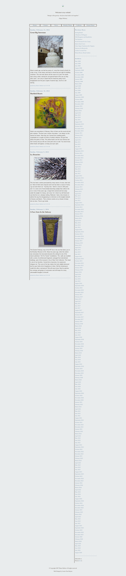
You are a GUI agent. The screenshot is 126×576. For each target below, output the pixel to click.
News (56, 25)
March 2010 (78, 110)
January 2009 (78, 79)
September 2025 (79, 528)
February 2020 (79, 377)
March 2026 (78, 541)
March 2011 (78, 137)
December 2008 (79, 77)
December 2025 (79, 534)
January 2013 (78, 187)
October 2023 (78, 476)
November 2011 (79, 155)
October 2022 (78, 449)
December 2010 (79, 131)
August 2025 (78, 525)
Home (35, 25)
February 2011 (79, 135)
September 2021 (79, 420)
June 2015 (78, 252)
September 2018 (79, 339)
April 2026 (78, 543)
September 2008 (79, 70)
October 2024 (78, 503)
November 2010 (79, 128)
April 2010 (78, 113)
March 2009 (78, 83)
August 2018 (78, 337)
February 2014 (79, 216)
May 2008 (78, 61)
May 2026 (78, 546)
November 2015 (79, 263)
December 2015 (79, 265)
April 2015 (78, 247)
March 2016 (78, 272)
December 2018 (79, 346)
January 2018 (78, 321)
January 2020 (78, 375)
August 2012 (78, 175)
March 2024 (78, 487)
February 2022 (79, 431)
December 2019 (79, 373)
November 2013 (79, 209)
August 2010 (78, 122)
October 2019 (78, 368)
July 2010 (77, 119)
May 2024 (78, 492)
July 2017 (77, 308)
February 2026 (79, 539)
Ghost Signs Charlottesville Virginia (84, 46)
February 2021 (79, 404)
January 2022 (78, 429)
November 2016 (79, 290)
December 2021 (79, 427)
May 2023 (78, 465)
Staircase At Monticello (81, 48)
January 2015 (78, 240)
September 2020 (79, 393)
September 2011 (79, 151)
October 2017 (78, 315)
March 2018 (78, 326)
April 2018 (78, 328)
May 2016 (78, 276)
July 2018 (77, 335)
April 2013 (78, 193)
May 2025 (78, 519)
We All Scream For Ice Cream (82, 41)
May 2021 (78, 411)
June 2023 (78, 467)
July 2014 (77, 227)
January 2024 (78, 483)
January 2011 (78, 133)
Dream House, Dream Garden (82, 53)
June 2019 (78, 359)
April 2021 (78, 409)
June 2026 (78, 548)
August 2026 (78, 552)
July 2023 (77, 469)
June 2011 (78, 144)
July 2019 (77, 362)
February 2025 (79, 512)
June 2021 (78, 413)
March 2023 (78, 460)
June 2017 (78, 306)
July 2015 (77, 254)
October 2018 (78, 341)
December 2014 (79, 238)
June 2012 (78, 171)
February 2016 (79, 270)
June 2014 (78, 225)
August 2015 (78, 256)
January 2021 (78, 402)
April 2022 (78, 436)
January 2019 (78, 348)
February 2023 (79, 458)
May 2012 (78, 169)
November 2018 (79, 344)
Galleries (79, 25)
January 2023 (78, 456)
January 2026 (78, 537)
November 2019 (79, 371)
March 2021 (78, 406)
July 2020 (77, 389)
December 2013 (79, 211)
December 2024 (79, 507)
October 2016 (78, 288)
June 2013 (78, 198)
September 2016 (79, 285)
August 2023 (78, 472)
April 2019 (78, 355)
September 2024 (79, 501)
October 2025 (78, 530)
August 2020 (78, 391)
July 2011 (77, 146)
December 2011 (79, 158)
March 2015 (78, 245)
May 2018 (78, 330)
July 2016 (77, 281)
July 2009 (77, 92)
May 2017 (78, 303)
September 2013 (79, 205)
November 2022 (79, 451)
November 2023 (79, 478)
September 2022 (79, 447)
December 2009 (79, 104)
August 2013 (78, 202)
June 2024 (78, 494)
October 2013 (78, 207)
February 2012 (79, 162)
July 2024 (77, 496)
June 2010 (78, 117)
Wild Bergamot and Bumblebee (83, 37)
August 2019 (78, 364)
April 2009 (78, 86)
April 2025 (78, 516)
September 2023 (79, 474)
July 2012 (77, 173)
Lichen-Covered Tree (80, 50)
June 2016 (78, 279)
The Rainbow (78, 39)
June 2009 (78, 90)
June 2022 (78, 440)
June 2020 (78, 386)
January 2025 (78, 510)
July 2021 (77, 415)
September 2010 (79, 124)
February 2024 (79, 485)
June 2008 (78, 63)
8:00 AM (47, 85)
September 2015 (79, 258)
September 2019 (79, 366)
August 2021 (78, 418)
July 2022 (77, 442)
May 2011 (78, 142)
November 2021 (79, 424)
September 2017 (79, 312)
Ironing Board (79, 32)
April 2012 (78, 167)
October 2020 (78, 395)
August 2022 (78, 445)
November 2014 (79, 236)
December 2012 (79, 184)
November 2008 (79, 75)
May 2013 (78, 196)
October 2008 (78, 72)
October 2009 (78, 99)
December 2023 (79, 481)
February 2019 (79, 350)
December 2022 (79, 454)
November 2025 (79, 532)
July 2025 (77, 523)
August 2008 (78, 68)
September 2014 (79, 231)
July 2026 (77, 550)
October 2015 (78, 261)
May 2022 (78, 438)
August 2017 (78, 310)
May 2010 (78, 115)
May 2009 (78, 88)
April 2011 (78, 140)
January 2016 (78, 267)
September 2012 (79, 178)
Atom (80, 560)
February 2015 (79, 243)
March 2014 (78, 218)
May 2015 (78, 249)
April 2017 (78, 301)
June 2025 (78, 521)
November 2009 (79, 101)
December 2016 (79, 292)
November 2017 (79, 317)
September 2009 (79, 97)
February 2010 (79, 108)
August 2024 (78, 498)
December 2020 (79, 400)
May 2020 (78, 384)
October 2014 (78, 234)
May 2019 (78, 357)
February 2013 (79, 189)
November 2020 (79, 398)
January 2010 (78, 106)
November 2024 (79, 505)
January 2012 (78, 160)
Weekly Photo (67, 25)
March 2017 (78, 299)
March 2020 (78, 380)
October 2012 (78, 180)
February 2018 (79, 323)
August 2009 (78, 95)
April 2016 (78, 274)
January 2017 (78, 294)
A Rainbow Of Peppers (81, 35)
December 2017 (79, 319)
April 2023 (78, 463)
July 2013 (77, 200)
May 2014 (78, 223)
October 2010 (78, 126)
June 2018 (78, 332)
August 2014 (78, 229)
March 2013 (78, 191)
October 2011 (78, 153)
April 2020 (78, 382)
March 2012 (78, 164)
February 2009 (79, 81)
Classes (45, 25)
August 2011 (78, 149)
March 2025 (78, 514)
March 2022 (78, 433)
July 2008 (77, 66)
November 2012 (79, 182)
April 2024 (78, 490)
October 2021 (78, 422)
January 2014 (78, 214)
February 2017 (79, 297)
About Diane (90, 25)
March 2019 (78, 353)
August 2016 (78, 283)
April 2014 (78, 220)
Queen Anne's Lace (80, 44)
